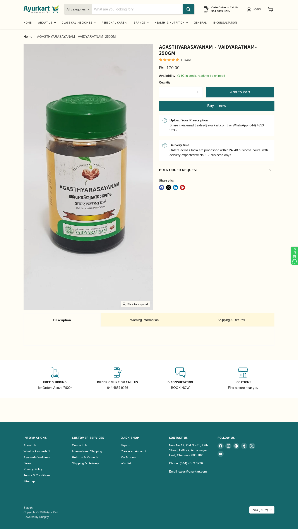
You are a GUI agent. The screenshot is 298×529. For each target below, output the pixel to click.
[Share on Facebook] (161, 187)
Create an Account (133, 451)
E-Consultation (225, 22)
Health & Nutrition (170, 22)
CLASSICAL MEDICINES (77, 22)
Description (62, 320)
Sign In (125, 445)
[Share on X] (168, 187)
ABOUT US (45, 22)
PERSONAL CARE (113, 22)
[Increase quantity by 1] (197, 92)
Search (28, 463)
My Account (129, 457)
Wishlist (126, 463)
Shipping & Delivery (85, 463)
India (260, 510)
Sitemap (29, 481)
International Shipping (87, 451)
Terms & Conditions (37, 475)
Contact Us (79, 445)
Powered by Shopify (36, 517)
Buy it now (216, 106)
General (200, 22)
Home (28, 36)
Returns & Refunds (85, 457)
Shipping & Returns (231, 320)
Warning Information (144, 320)
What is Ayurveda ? (37, 451)
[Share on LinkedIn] (175, 187)
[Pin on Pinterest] (182, 187)
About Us (30, 445)
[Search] (188, 9)
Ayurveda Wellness (37, 457)
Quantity (164, 82)
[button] (254, 9)
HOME (28, 22)
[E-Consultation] (180, 378)
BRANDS (140, 22)
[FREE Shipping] (55, 378)
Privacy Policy (33, 469)
